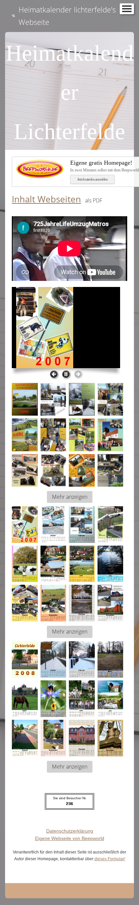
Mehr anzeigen (69, 496)
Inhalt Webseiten (46, 199)
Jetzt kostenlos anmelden (92, 179)
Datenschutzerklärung (69, 831)
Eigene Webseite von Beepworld (69, 838)
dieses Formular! (109, 858)
